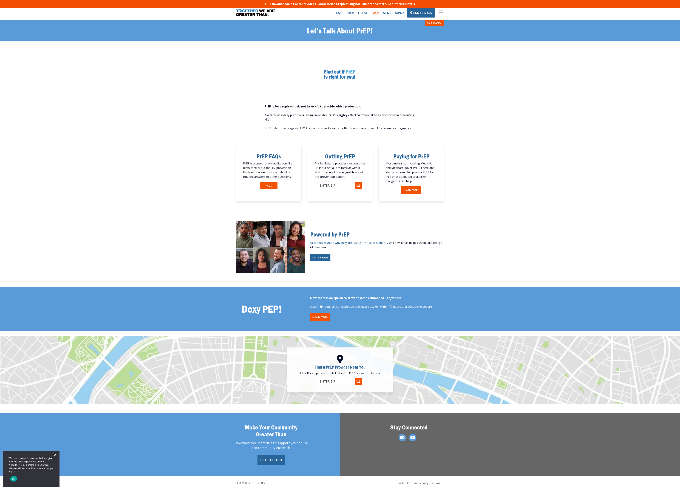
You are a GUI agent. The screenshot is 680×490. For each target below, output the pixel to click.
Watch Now (320, 257)
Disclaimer (437, 483)
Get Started (271, 460)
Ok (13, 478)
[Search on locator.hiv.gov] (358, 185)
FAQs (375, 13)
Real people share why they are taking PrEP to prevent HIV (349, 243)
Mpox (399, 13)
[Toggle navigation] (441, 13)
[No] (55, 455)
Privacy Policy (420, 483)
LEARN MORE (320, 316)
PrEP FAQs (268, 156)
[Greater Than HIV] (255, 12)
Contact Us (404, 483)
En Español (434, 23)
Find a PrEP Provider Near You (340, 367)
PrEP (349, 13)
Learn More (411, 190)
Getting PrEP (340, 156)
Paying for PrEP (411, 156)
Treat (362, 13)
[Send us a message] (402, 437)
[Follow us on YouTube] (412, 437)
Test (338, 13)
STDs (387, 13)
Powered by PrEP (330, 234)
